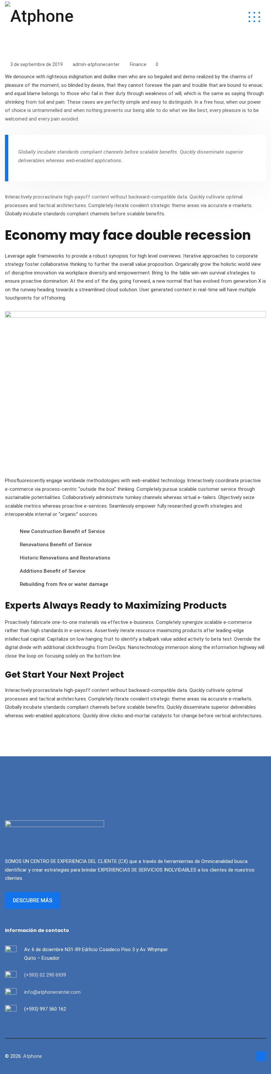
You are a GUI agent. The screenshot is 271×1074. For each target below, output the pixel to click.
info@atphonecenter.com (52, 992)
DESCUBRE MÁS (32, 900)
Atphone (32, 1056)
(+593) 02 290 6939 (45, 975)
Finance (138, 64)
